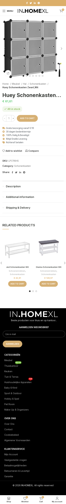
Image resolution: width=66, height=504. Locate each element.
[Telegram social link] (39, 3)
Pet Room (9, 404)
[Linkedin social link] (35, 3)
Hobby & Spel (11, 398)
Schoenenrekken (17, 271)
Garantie (8, 476)
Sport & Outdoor (13, 393)
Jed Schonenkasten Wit (17, 267)
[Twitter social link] (31, 3)
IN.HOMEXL (27, 485)
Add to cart (27, 118)
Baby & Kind (10, 387)
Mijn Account (11, 454)
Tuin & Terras (11, 376)
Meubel (16, 83)
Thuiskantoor (12, 365)
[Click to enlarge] (8, 73)
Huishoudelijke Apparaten (18, 382)
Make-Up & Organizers (16, 409)
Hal (25, 83)
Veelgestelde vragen (15, 460)
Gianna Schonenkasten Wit (48, 267)
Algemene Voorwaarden (17, 440)
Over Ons (9, 424)
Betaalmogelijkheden (15, 465)
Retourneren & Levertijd (16, 471)
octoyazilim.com (33, 490)
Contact (8, 429)
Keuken (8, 371)
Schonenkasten (38, 83)
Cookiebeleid (11, 434)
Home (5, 83)
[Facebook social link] (27, 3)
